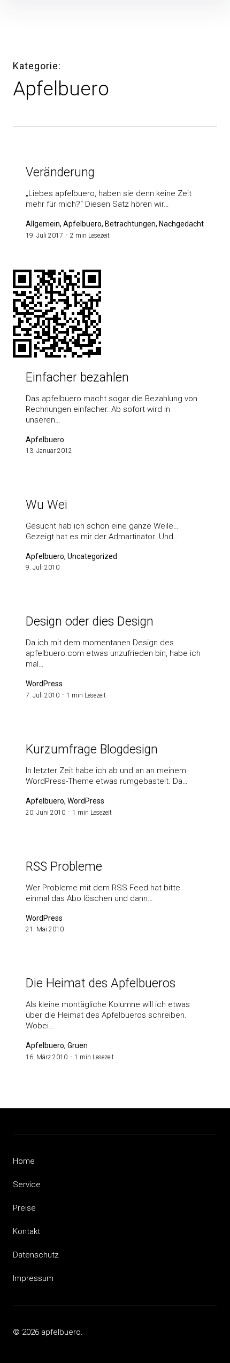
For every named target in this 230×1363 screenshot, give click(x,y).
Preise (24, 1208)
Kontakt (26, 1231)
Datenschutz (36, 1255)
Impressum (33, 1278)
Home (24, 1161)
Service (27, 1184)
